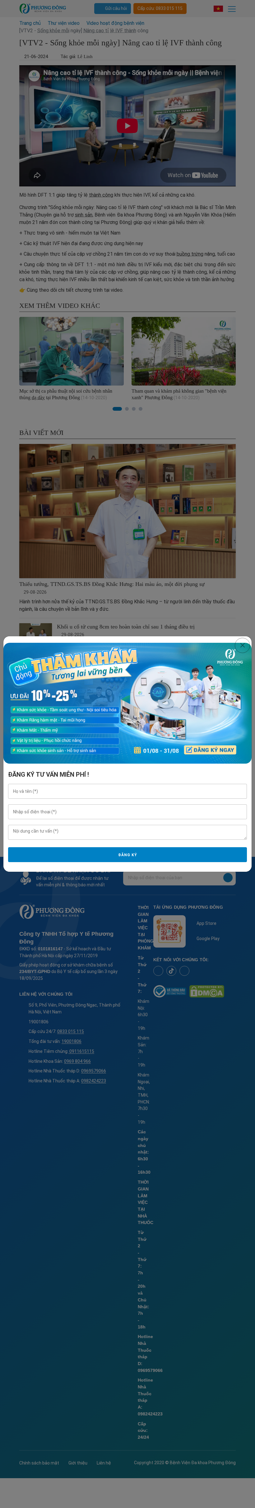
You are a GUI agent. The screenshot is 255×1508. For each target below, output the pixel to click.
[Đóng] (242, 645)
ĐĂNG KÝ (127, 855)
